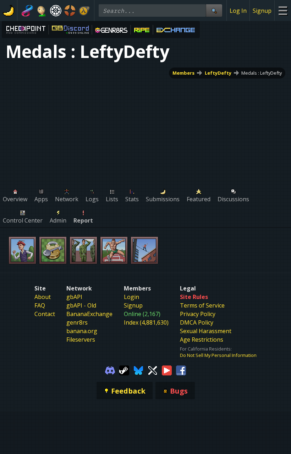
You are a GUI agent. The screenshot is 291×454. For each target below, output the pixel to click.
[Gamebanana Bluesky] (138, 370)
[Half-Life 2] (84, 11)
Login (131, 297)
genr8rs (77, 322)
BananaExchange (89, 314)
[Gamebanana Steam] (124, 370)
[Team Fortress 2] (70, 11)
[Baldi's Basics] (41, 11)
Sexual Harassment (205, 331)
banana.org (81, 331)
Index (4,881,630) (146, 322)
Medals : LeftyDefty (261, 73)
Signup (262, 11)
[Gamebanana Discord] (110, 370)
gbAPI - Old (81, 305)
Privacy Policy (197, 314)
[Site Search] (214, 10)
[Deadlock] (56, 11)
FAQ (39, 305)
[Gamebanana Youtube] (166, 370)
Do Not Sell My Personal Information (218, 355)
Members (183, 73)
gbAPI (74, 297)
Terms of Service (202, 305)
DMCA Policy (196, 322)
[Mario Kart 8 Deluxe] (27, 11)
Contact (44, 314)
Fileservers (80, 339)
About (42, 297)
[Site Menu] (282, 10)
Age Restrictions (201, 339)
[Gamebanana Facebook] (181, 370)
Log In (238, 11)
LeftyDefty (218, 73)
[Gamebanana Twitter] (152, 370)
